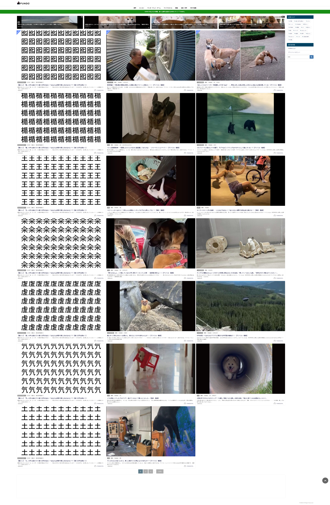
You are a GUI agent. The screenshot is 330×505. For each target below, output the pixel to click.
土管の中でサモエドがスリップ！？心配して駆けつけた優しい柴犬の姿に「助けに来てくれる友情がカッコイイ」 (232, 398)
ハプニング (110, 82)
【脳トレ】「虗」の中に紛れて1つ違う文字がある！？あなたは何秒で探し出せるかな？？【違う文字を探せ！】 (52, 335)
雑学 (135, 8)
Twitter (291, 27)
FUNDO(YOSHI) (101, 90)
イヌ (299, 36)
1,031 (160, 471)
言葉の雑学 (306, 36)
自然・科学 (184, 8)
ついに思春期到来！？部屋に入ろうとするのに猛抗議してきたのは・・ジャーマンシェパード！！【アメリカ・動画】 (143, 147)
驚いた (305, 24)
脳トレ (33, 82)
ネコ (309, 21)
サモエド (214, 395)
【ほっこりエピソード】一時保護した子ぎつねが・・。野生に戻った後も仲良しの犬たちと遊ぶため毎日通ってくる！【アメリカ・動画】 (239, 85)
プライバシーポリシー (294, 52)
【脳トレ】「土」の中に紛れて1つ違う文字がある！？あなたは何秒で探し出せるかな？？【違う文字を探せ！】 (52, 460)
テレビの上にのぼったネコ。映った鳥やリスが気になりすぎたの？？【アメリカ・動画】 (134, 460)
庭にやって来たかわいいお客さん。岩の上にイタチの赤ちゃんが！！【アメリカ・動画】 (134, 335)
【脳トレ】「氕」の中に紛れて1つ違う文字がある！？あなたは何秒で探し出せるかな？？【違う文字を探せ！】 (52, 398)
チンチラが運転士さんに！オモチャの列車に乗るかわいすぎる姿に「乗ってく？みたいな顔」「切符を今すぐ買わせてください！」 (237, 273)
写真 (206, 270)
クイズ (28, 82)
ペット (291, 24)
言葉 (291, 39)
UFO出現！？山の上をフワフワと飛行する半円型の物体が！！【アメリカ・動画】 (222, 335)
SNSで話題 (193, 8)
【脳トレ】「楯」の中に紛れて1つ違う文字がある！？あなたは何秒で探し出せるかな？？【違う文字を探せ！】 (52, 147)
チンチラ (210, 270)
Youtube (119, 82)
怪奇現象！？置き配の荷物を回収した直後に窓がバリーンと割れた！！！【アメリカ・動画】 (136, 85)
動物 (176, 8)
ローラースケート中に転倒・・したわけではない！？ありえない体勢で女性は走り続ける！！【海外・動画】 (230, 210)
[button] (18, 22)
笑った (308, 33)
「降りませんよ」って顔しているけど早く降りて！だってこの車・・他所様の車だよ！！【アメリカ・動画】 (141, 273)
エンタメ (141, 8)
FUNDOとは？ (292, 48)
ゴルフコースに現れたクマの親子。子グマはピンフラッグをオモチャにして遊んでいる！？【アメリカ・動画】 (231, 147)
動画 (115, 82)
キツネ (218, 82)
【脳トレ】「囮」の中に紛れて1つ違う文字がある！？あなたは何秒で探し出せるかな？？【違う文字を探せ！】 (52, 85)
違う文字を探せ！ (21, 82)
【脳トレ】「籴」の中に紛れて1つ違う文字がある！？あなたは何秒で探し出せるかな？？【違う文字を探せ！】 (52, 273)
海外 (291, 33)
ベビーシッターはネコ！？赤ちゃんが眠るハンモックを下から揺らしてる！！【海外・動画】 (136, 210)
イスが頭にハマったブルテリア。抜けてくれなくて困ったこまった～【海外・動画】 (133, 398)
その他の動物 (200, 82)
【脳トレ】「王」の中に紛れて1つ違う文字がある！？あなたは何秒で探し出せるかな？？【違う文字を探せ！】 (52, 210)
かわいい (292, 36)
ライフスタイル (168, 8)
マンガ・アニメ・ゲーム (154, 8)
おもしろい (304, 30)
